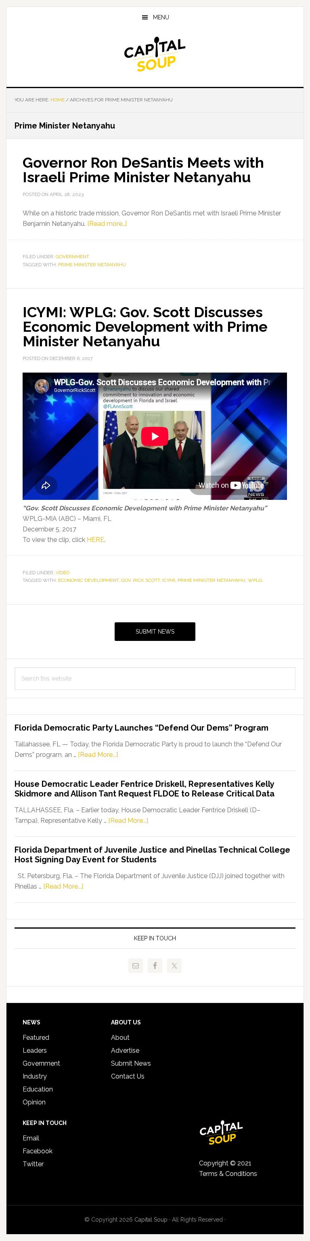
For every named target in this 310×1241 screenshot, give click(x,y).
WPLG (255, 580)
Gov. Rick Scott (140, 580)
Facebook (37, 1151)
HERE (95, 540)
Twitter (33, 1164)
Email (31, 1138)
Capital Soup (154, 54)
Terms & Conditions (228, 1174)
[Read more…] (107, 224)
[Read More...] (98, 755)
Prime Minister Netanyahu (92, 265)
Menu (161, 17)
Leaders (35, 1050)
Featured (36, 1037)
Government (72, 256)
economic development (88, 580)
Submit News (155, 631)
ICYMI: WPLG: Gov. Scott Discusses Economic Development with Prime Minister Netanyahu (145, 326)
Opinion (34, 1102)
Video (62, 572)
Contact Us (128, 1076)
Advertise (125, 1050)
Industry (35, 1076)
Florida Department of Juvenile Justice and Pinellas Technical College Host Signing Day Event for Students (152, 854)
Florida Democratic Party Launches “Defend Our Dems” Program (141, 728)
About (120, 1037)
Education (38, 1089)
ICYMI (168, 580)
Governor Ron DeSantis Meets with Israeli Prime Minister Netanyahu (143, 169)
